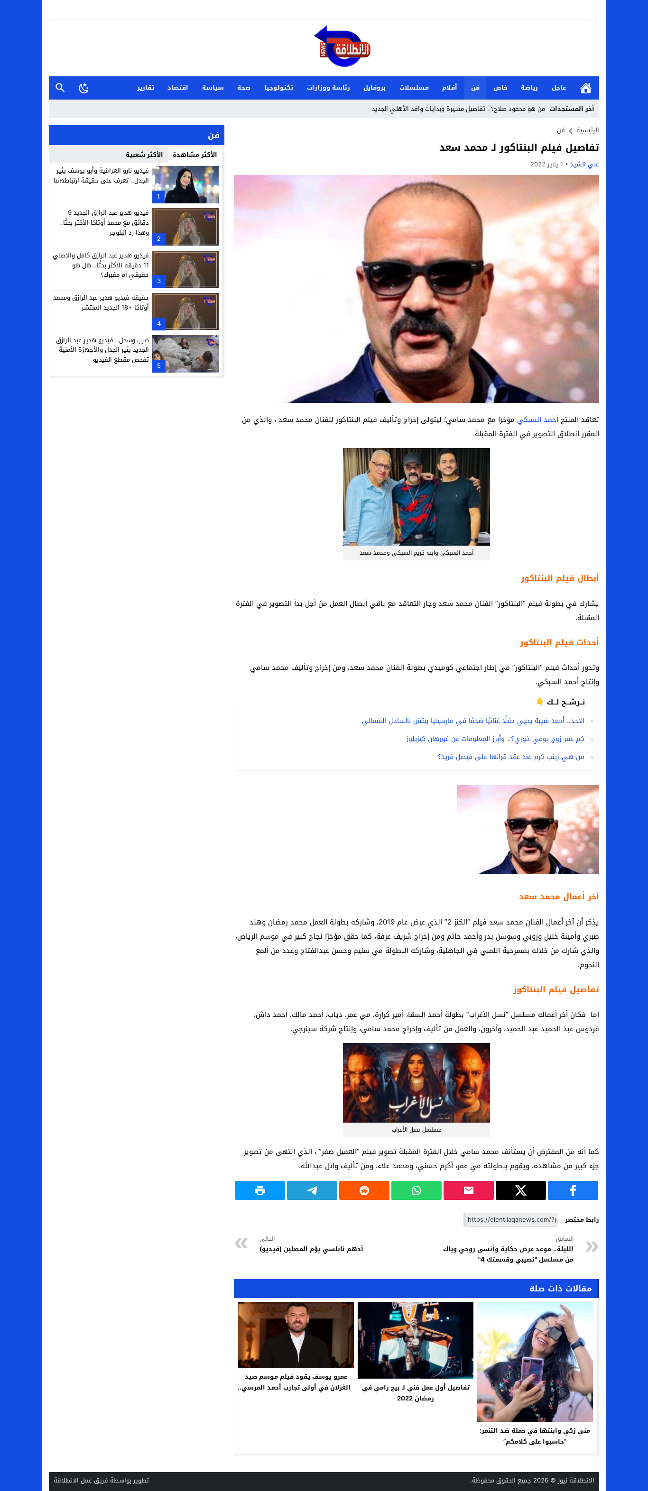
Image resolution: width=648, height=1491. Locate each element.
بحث (60, 88)
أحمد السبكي (537, 419)
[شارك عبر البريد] (468, 1190)
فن (475, 87)
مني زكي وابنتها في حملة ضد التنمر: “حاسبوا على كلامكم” (535, 1436)
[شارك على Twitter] (521, 1190)
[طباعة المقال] (260, 1190)
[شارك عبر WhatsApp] (416, 1190)
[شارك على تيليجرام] (312, 1190)
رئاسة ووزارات (328, 87)
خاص (500, 87)
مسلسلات (414, 87)
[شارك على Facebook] (573, 1190)
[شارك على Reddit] (364, 1190)
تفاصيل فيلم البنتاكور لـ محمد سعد (519, 147)
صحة (243, 87)
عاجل (559, 87)
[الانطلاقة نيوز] (324, 49)
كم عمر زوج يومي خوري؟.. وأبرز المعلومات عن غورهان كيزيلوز (495, 738)
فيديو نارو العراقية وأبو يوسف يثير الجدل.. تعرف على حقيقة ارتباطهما (101, 175)
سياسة (213, 87)
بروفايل (374, 87)
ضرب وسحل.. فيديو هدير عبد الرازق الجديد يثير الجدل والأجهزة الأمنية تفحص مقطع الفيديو (102, 350)
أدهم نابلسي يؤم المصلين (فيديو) (311, 1244)
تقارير (145, 87)
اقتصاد (177, 87)
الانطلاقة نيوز (576, 1480)
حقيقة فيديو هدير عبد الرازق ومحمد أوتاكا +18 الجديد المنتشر (101, 302)
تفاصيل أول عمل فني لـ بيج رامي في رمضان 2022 (416, 1392)
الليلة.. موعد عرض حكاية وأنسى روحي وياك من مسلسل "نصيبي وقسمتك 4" (508, 1249)
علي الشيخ (584, 164)
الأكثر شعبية (144, 155)
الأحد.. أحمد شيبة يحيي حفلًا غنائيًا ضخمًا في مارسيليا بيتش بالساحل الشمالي (473, 720)
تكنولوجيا (278, 87)
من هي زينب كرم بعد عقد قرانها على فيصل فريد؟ (511, 756)
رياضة (529, 87)
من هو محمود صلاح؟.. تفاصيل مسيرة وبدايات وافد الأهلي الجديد (458, 109)
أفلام (449, 87)
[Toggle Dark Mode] (84, 87)
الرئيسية (586, 88)
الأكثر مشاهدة (195, 155)
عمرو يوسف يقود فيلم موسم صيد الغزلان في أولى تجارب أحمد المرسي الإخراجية (296, 1387)
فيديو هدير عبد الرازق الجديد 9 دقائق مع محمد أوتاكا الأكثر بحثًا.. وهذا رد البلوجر (104, 222)
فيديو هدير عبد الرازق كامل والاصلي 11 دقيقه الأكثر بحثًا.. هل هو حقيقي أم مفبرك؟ (101, 265)
